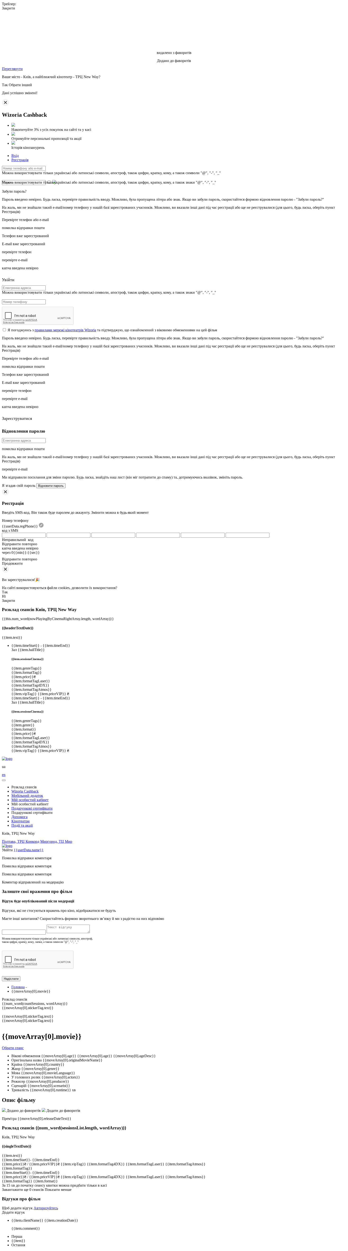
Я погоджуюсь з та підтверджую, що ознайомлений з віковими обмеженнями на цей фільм (112, 330)
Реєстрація (19, 160)
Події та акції (22, 825)
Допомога (19, 817)
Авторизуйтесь (46, 1208)
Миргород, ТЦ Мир (56, 841)
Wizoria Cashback (25, 791)
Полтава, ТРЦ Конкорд (20, 841)
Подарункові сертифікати (32, 808)
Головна (18, 987)
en (3, 775)
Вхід (15, 156)
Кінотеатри (20, 821)
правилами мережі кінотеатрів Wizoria (65, 330)
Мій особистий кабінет (30, 800)
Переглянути (12, 69)
